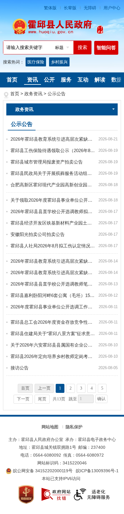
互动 (83, 80)
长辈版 (70, 7)
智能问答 (106, 47)
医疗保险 (35, 62)
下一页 (23, 399)
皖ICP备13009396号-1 (97, 470)
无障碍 (90, 7)
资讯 (32, 80)
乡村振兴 (59, 62)
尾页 (42, 399)
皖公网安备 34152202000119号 (42, 470)
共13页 (59, 399)
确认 (101, 398)
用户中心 (112, 7)
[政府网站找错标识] (56, 493)
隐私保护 (74, 426)
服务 (66, 80)
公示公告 (57, 93)
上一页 (44, 388)
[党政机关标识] (26, 493)
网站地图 (50, 426)
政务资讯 (33, 93)
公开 (49, 80)
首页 (12, 80)
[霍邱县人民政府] (62, 27)
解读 (100, 80)
